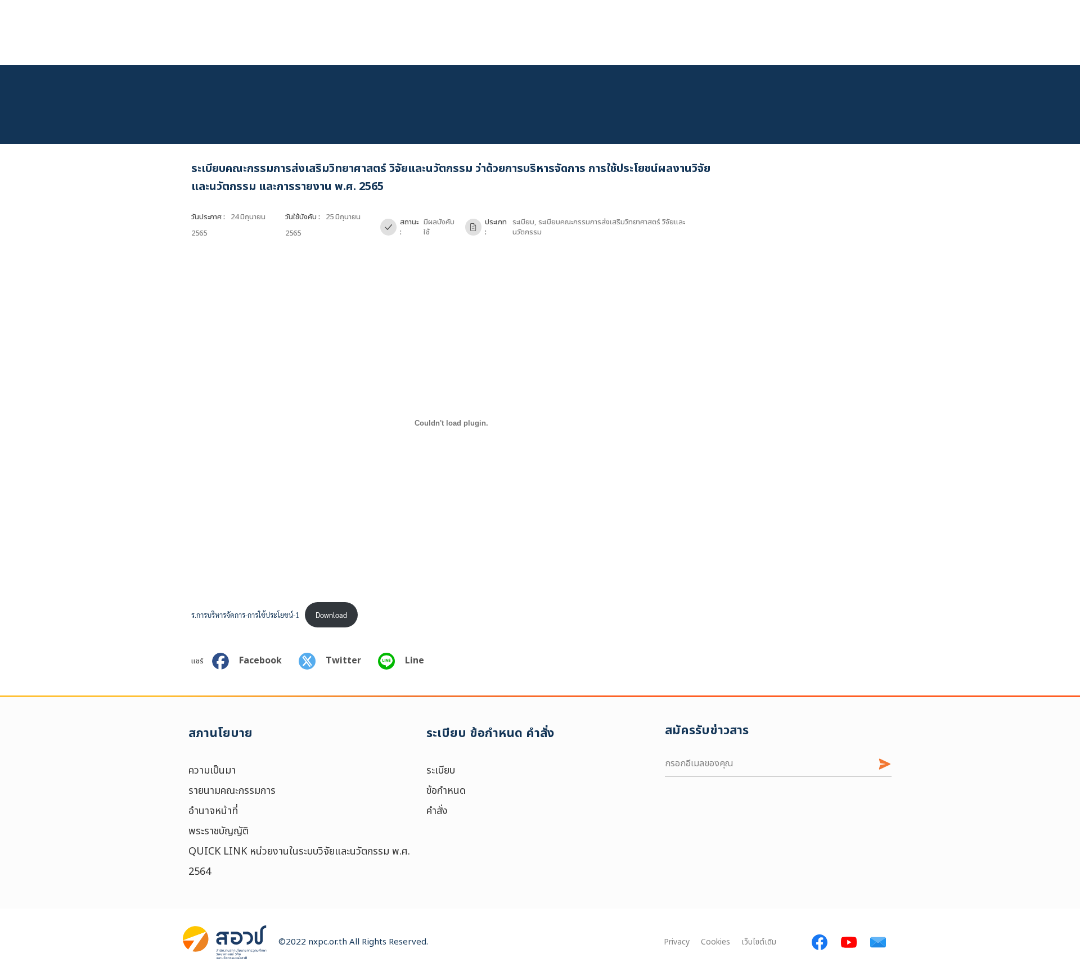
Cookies (715, 942)
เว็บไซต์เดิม (758, 942)
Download (331, 615)
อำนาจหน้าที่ (213, 811)
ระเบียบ (440, 770)
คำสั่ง (437, 811)
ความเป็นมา (212, 770)
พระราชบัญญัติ (218, 831)
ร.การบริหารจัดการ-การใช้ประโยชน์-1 (245, 615)
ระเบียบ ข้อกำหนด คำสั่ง (490, 733)
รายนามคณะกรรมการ (232, 790)
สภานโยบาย (220, 733)
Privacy (677, 942)
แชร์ (197, 661)
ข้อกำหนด (446, 790)
